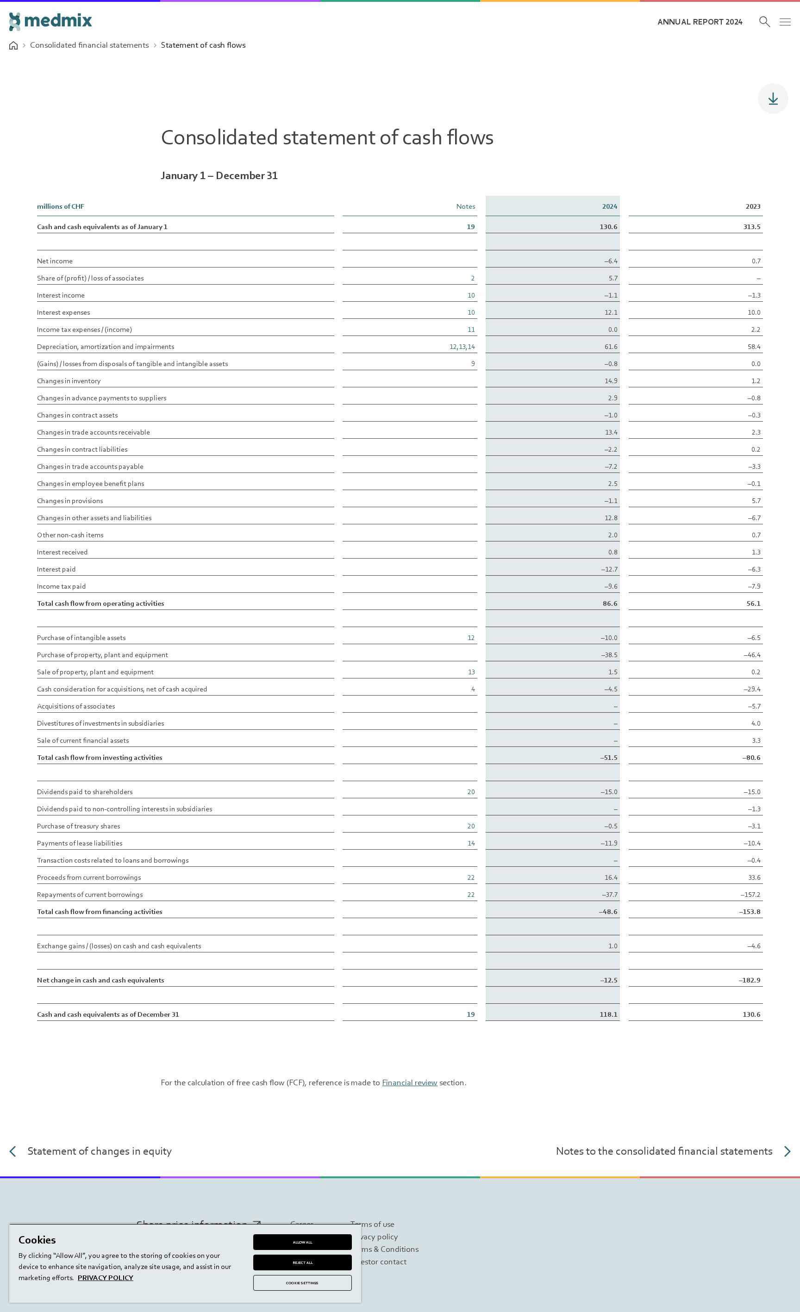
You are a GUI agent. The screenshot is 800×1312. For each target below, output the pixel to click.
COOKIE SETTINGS (302, 1283)
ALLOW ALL (302, 1242)
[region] (185, 1263)
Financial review (410, 1082)
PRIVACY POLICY (105, 1277)
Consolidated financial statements (89, 45)
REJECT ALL (303, 1262)
